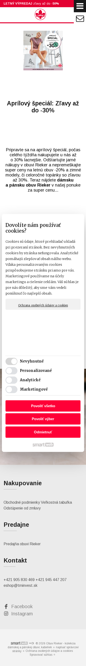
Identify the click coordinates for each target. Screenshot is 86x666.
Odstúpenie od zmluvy (22, 508)
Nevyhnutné (32, 361)
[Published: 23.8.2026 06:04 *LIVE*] (31, 643)
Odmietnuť (43, 432)
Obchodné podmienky (22, 502)
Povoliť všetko (43, 406)
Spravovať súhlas (41, 654)
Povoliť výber (43, 419)
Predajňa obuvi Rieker (22, 544)
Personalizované (36, 371)
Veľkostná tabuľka (56, 502)
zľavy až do (31, 3)
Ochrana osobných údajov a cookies (43, 305)
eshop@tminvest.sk (21, 585)
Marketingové (34, 389)
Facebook (22, 606)
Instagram (22, 613)
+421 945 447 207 (51, 580)
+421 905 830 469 (19, 580)
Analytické (30, 380)
